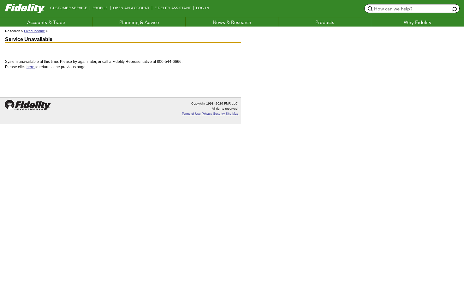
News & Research (232, 22)
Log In (202, 7)
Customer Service (68, 7)
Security (219, 113)
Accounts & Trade (46, 22)
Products (324, 22)
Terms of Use (191, 113)
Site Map (232, 113)
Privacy (207, 113)
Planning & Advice (139, 22)
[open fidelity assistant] (454, 8)
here (31, 67)
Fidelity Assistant (173, 7)
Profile (100, 7)
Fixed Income (34, 31)
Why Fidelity (417, 22)
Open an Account (131, 7)
